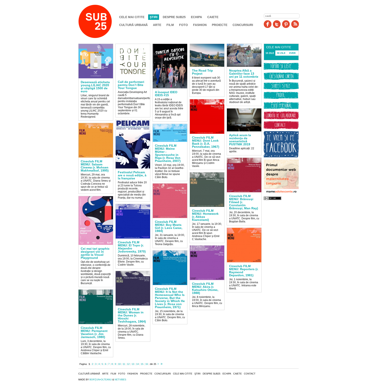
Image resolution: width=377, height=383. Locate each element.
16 (146, 364)
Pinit (286, 24)
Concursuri (243, 25)
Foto (183, 25)
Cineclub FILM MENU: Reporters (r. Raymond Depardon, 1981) (243, 270)
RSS (295, 24)
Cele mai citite (131, 17)
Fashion (200, 25)
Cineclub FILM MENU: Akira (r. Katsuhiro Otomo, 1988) (205, 288)
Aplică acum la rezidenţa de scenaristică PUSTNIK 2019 (240, 139)
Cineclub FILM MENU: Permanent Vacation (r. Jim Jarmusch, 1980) (94, 332)
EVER (292, 53)
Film (170, 25)
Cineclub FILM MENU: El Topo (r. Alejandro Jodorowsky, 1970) (132, 246)
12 (128, 364)
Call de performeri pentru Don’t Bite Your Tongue (131, 85)
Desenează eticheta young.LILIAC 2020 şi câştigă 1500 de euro (95, 86)
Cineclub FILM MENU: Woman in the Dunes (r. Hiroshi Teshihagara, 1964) (132, 315)
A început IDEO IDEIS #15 (166, 93)
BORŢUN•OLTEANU (100, 379)
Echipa (196, 17)
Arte (157, 25)
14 (137, 364)
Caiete (212, 17)
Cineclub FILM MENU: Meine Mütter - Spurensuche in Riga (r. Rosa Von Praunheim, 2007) (168, 153)
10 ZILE (270, 53)
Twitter (277, 24)
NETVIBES (120, 379)
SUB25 (100, 21)
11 (124, 364)
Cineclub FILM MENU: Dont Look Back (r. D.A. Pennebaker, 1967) (205, 142)
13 (133, 364)
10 (119, 364)
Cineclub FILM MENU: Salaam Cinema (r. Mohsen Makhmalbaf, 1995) (95, 166)
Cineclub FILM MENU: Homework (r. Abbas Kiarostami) (205, 215)
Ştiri (154, 17)
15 (142, 364)
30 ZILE (281, 53)
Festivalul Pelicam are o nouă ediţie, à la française (132, 175)
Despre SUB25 (174, 17)
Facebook (267, 24)
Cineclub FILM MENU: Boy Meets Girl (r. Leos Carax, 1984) (168, 226)
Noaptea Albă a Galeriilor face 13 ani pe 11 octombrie (243, 73)
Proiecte (219, 25)
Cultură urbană (133, 25)
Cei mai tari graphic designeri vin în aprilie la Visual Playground (95, 253)
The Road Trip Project (202, 72)
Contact (249, 373)
